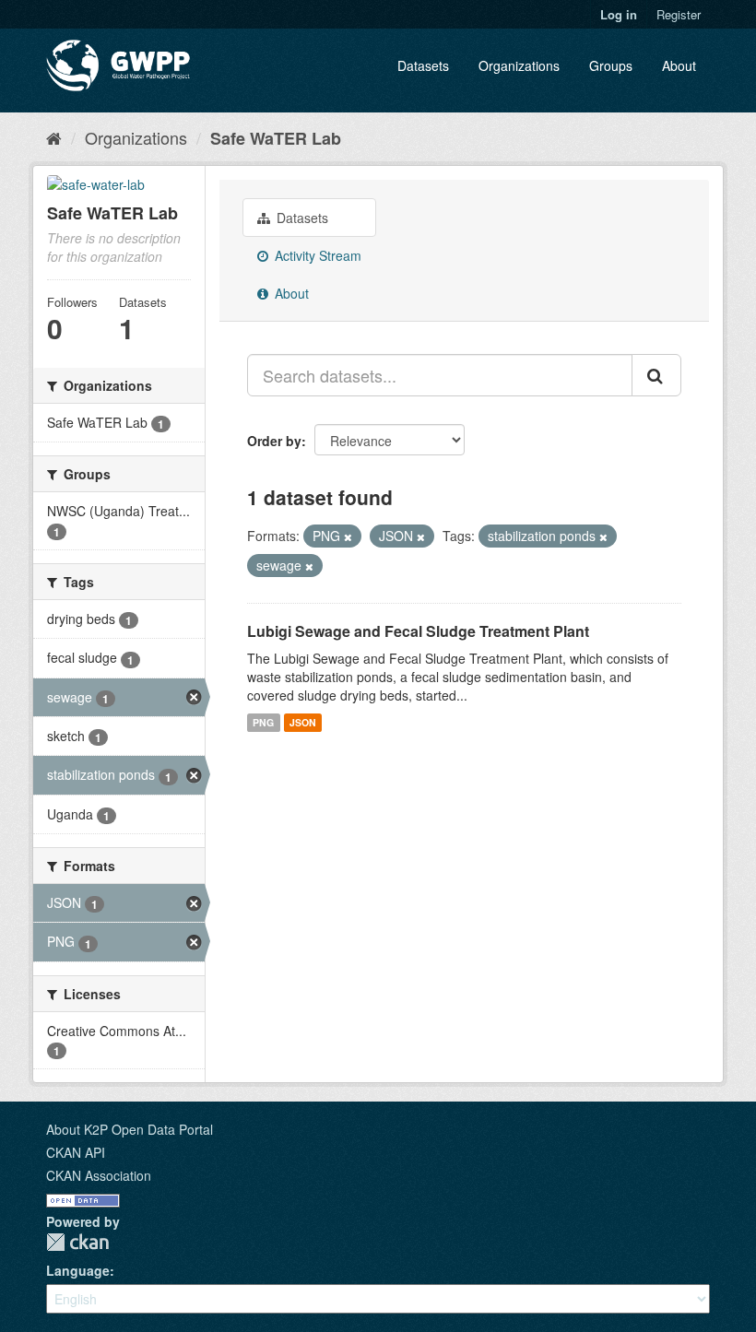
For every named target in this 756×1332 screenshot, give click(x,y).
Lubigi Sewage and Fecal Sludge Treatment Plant (418, 631)
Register (678, 14)
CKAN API (75, 1152)
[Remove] (348, 536)
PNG (263, 722)
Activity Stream (316, 255)
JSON (302, 722)
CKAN (77, 1242)
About (679, 65)
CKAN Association (98, 1175)
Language (78, 1270)
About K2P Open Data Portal (129, 1129)
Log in (618, 14)
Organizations (519, 65)
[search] (656, 375)
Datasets (423, 65)
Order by (274, 440)
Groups (610, 65)
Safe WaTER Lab (275, 138)
